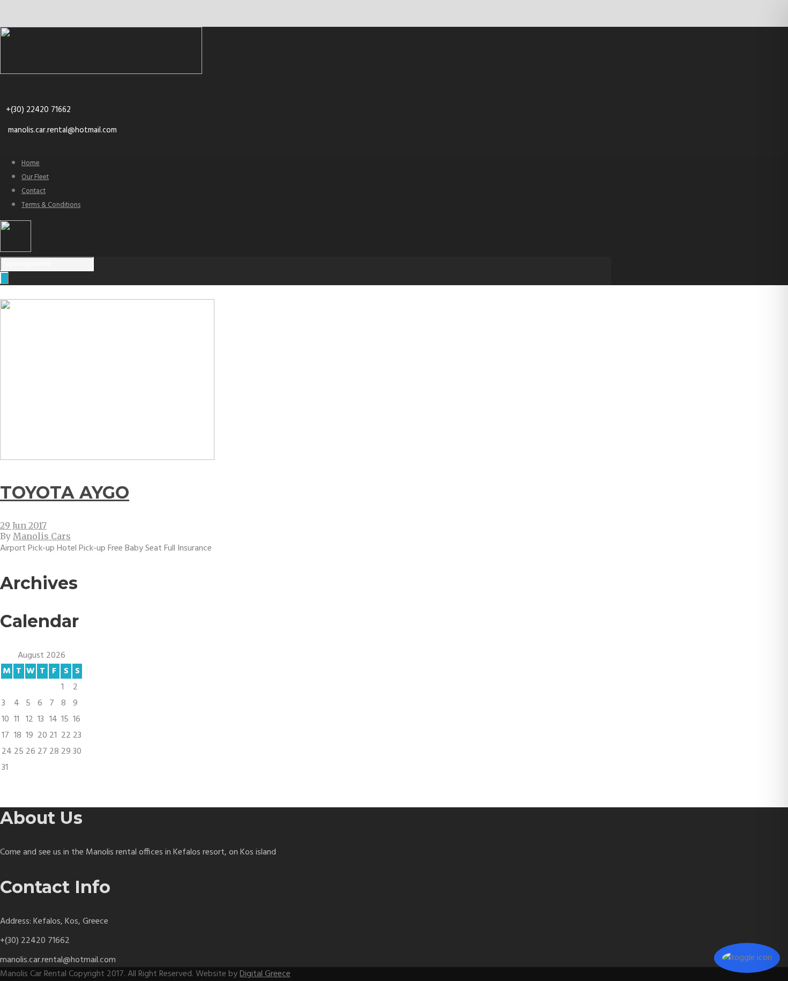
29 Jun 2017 (23, 525)
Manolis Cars (42, 536)
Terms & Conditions (50, 205)
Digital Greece (265, 974)
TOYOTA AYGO (64, 492)
